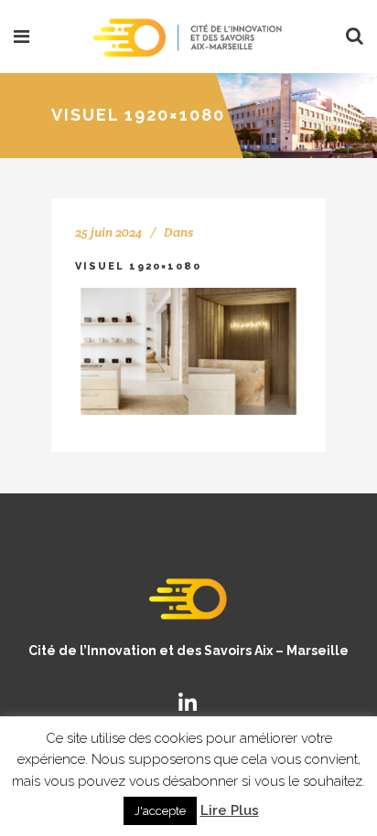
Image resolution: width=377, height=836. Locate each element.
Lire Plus (229, 810)
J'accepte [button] (160, 811)
